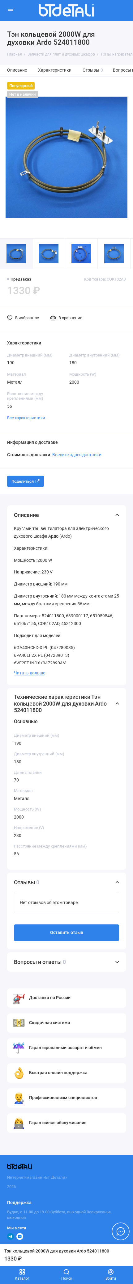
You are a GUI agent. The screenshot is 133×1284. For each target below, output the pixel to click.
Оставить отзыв (66, 932)
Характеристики (54, 70)
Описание (17, 70)
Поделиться (22, 481)
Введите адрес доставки (76, 454)
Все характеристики (26, 417)
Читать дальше (29, 672)
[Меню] (10, 10)
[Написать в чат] (120, 1231)
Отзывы (93, 70)
